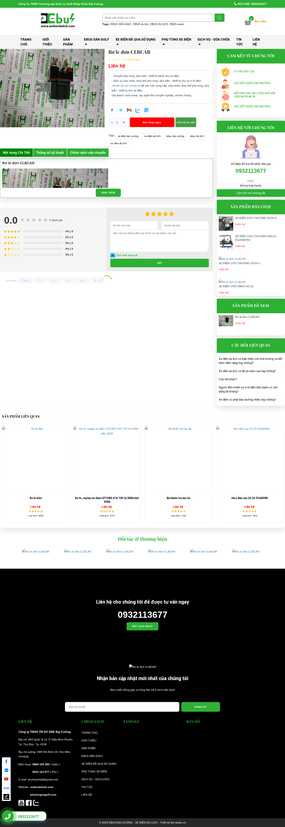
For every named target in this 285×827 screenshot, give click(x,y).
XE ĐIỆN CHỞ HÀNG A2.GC (236, 286)
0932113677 (251, 171)
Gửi (159, 263)
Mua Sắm (261, 21)
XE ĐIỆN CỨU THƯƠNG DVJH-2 (256, 218)
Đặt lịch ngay (142, 626)
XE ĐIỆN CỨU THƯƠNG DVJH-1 (240, 263)
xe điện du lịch (152, 136)
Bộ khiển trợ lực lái (107, 498)
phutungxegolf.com (43, 794)
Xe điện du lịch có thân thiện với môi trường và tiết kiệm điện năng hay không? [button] (250, 360)
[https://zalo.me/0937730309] (36, 802)
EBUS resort (177, 24)
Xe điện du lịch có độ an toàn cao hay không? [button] (247, 371)
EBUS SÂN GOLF (121, 24)
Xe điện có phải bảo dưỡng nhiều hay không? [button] (247, 399)
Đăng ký (201, 707)
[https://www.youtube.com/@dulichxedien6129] (22, 802)
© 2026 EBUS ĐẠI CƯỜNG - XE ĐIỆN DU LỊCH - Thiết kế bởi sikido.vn (142, 822)
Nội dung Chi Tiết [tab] (16, 152)
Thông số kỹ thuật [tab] (50, 152)
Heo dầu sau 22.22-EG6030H (178, 498)
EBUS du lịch (140, 24)
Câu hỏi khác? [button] (228, 379)
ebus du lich (197, 136)
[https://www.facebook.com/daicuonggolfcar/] (29, 802)
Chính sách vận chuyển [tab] (88, 152)
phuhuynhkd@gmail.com (43, 779)
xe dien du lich (119, 143)
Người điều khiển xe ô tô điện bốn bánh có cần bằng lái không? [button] (248, 389)
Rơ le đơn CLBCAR (247, 316)
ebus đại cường (175, 136)
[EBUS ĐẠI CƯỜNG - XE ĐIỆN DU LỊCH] (58, 21)
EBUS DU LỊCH (159, 24)
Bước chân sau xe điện (250, 498)
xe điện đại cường (128, 136)
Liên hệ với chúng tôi (127, 85)
